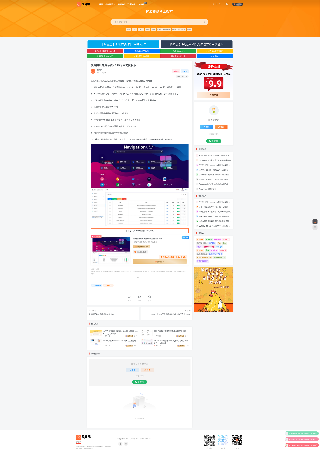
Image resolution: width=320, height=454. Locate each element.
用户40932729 (294, 441)
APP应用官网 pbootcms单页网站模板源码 (119, 340)
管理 (189, 29)
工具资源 (131, 4)
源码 (128, 29)
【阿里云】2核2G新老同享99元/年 (123, 44)
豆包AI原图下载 (219, 257)
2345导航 (215, 56)
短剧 (159, 29)
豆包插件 (223, 250)
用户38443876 (294, 435)
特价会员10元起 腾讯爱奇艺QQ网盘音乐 (197, 44)
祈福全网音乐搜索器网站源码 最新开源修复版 (216, 174)
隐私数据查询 (202, 243)
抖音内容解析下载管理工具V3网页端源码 (170, 331)
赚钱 (207, 250)
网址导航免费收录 (178, 56)
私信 (186, 71)
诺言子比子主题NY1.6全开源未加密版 (213, 179)
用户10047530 (294, 447)
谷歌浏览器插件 (202, 261)
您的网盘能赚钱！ (178, 51)
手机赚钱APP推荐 (142, 51)
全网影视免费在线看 (142, 56)
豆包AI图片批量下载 (204, 257)
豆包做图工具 (202, 254)
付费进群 (166, 29)
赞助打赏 (200, 250)
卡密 (174, 29)
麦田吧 (99, 70)
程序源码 (109, 4)
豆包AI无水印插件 (215, 254)
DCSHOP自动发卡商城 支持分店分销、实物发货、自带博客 (171, 341)
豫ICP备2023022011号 (144, 439)
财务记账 (214, 250)
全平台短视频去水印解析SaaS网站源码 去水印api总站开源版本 (120, 332)
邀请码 (199, 246)
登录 (133, 370)
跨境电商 (219, 246)
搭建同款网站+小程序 (105, 56)
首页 (101, 4)
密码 (147, 29)
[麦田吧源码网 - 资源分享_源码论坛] (83, 437)
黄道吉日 (209, 239)
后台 (134, 29)
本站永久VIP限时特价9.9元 (105, 51)
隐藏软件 (226, 239)
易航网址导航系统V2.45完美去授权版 (113, 65)
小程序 (141, 29)
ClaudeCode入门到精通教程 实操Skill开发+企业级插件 (220, 184)
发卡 (153, 29)
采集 (224, 243)
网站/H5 (109, 285)
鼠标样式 (200, 239)
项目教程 (121, 4)
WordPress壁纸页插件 (207, 189)
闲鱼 (219, 243)
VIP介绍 (141, 4)
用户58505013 (294, 429)
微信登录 (141, 382)
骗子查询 (217, 239)
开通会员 (239, 4)
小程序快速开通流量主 (215, 51)
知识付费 (181, 29)
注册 (148, 370)
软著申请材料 (209, 246)
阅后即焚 (212, 243)
